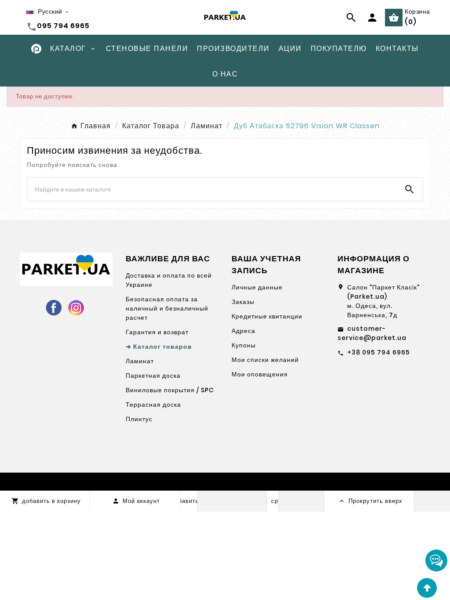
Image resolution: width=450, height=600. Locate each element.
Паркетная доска (153, 375)
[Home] (36, 48)
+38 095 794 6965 (378, 352)
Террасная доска (153, 404)
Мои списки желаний (265, 359)
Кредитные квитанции (267, 316)
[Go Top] (427, 588)
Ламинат (140, 361)
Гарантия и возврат (157, 332)
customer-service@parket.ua (372, 333)
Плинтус (139, 419)
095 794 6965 (63, 26)
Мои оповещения (260, 374)
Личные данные (257, 287)
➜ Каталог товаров (159, 346)
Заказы (243, 301)
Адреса (243, 330)
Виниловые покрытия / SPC (170, 390)
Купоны (244, 345)
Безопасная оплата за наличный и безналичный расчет (167, 308)
